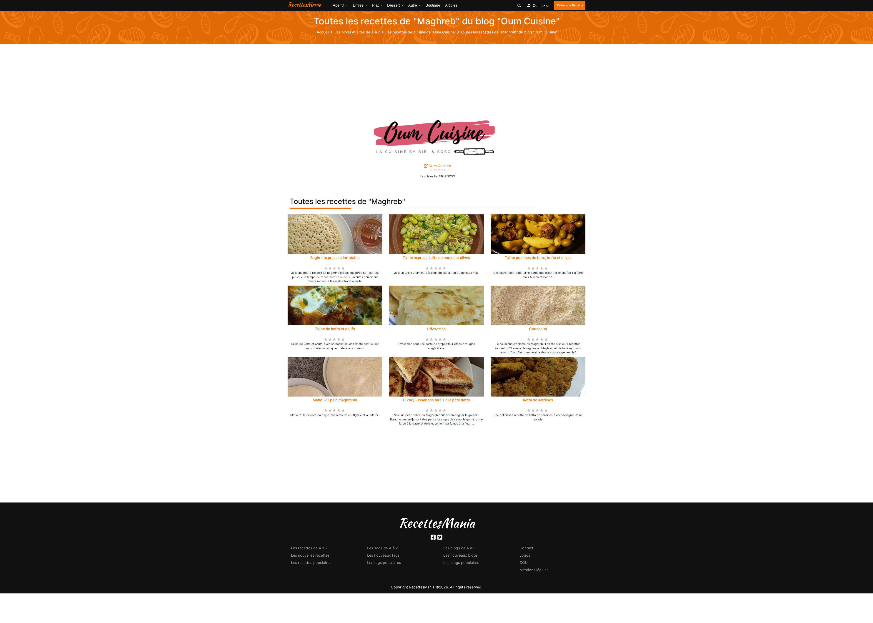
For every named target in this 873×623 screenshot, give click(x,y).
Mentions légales (533, 570)
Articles (451, 5)
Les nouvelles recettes (310, 555)
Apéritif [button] (339, 5)
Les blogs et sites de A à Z (357, 32)
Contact (526, 548)
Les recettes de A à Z (309, 548)
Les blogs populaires (461, 562)
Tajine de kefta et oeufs (335, 329)
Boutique (433, 5)
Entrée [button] (358, 5)
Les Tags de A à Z (382, 548)
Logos (524, 555)
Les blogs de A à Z (459, 548)
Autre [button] (413, 5)
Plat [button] (375, 5)
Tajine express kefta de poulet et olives (436, 257)
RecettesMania (304, 4)
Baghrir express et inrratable (334, 257)
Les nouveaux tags (383, 555)
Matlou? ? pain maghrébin (335, 400)
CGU (523, 562)
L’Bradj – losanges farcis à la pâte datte (436, 400)
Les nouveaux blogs (460, 555)
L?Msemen (436, 329)
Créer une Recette (570, 5)
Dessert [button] (394, 5)
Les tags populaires (384, 562)
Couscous (538, 329)
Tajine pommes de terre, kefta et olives (538, 257)
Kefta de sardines (538, 400)
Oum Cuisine (439, 165)
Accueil (323, 32)
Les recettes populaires (311, 562)
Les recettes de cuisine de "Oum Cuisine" (421, 32)
